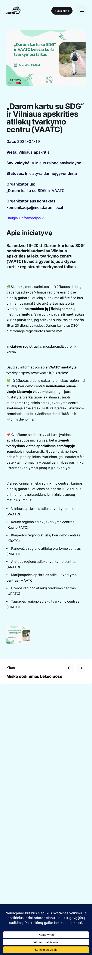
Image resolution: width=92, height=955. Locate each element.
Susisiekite (62, 10)
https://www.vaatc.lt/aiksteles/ (43, 373)
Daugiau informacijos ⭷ (25, 218)
